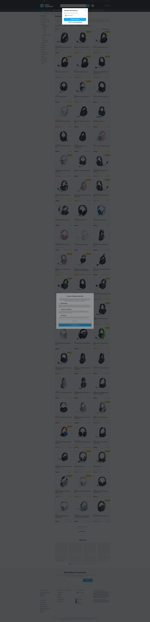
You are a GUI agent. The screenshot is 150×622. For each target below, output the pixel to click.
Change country (75, 19)
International (70, 15)
